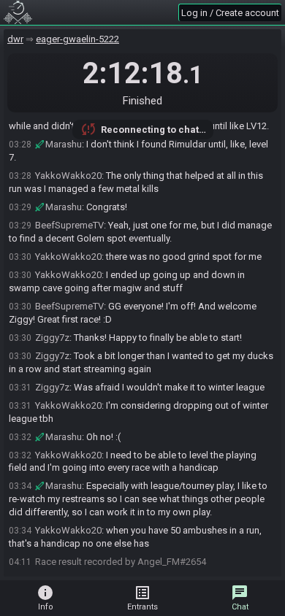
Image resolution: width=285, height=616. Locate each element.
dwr (15, 39)
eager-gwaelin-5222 (77, 39)
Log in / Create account (230, 12)
